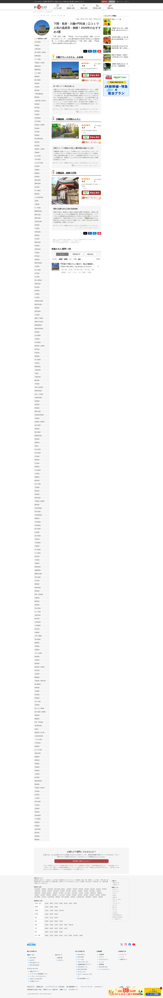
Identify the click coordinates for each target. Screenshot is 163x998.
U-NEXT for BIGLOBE (36, 979)
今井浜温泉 (38, 522)
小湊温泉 (37, 294)
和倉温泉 (37, 459)
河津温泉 (37, 532)
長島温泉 (37, 604)
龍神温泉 (37, 687)
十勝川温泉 (38, 49)
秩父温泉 (37, 287)
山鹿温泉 (37, 808)
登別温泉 (37, 45)
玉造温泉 (37, 705)
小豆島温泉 (38, 743)
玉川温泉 (37, 131)
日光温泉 (37, 238)
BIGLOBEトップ (73, 989)
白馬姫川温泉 (38, 397)
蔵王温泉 (37, 142)
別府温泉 (37, 812)
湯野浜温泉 (38, 183)
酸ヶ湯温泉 (38, 80)
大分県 (65, 935)
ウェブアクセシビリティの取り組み (55, 987)
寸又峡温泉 (38, 542)
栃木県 (46, 906)
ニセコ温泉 (38, 73)
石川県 (51, 917)
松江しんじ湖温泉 (39, 708)
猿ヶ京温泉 (38, 270)
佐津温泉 (37, 660)
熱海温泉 (37, 491)
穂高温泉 (37, 408)
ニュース (101, 962)
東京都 (56, 910)
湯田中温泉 (38, 411)
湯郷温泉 (37, 718)
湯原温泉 (37, 715)
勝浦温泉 (37, 677)
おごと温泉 (38, 611)
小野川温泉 (38, 159)
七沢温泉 (37, 314)
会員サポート (123, 959)
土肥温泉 (37, 546)
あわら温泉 (38, 484)
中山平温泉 (38, 121)
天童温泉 (37, 169)
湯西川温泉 (38, 242)
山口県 (70, 269)
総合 (79, 259)
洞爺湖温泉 (38, 69)
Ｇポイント (115, 889)
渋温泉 (36, 373)
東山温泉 (37, 187)
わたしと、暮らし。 (117, 899)
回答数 (65, 259)
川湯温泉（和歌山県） (41, 680)
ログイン (127, 1)
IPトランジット (82, 972)
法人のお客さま (80, 951)
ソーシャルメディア (104, 969)
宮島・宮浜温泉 (39, 722)
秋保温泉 (37, 111)
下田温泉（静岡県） (40, 501)
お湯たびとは (115, 882)
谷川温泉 (37, 273)
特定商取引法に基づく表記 (34, 989)
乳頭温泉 (37, 128)
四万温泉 (37, 256)
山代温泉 (37, 473)
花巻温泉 (37, 104)
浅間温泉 (37, 356)
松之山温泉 (38, 449)
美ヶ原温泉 (38, 359)
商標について (63, 989)
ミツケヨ (114, 911)
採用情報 (101, 964)
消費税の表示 (39, 987)
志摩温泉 (37, 597)
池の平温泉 (38, 425)
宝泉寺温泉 (38, 829)
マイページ (120, 1)
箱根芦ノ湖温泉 (39, 318)
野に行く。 (115, 907)
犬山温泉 (37, 580)
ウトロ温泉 (38, 59)
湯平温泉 (37, 832)
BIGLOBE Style (103, 967)
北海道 (46, 903)
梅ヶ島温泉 (38, 528)
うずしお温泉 (38, 653)
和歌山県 (71, 924)
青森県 (51, 903)
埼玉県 (46, 910)
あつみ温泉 (38, 156)
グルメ (69, 272)
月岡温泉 (37, 418)
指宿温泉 (37, 836)
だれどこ (114, 893)
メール (122, 957)
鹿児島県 (76, 935)
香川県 (51, 931)
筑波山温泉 (38, 283)
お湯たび (114, 897)
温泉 (93, 269)
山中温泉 (37, 463)
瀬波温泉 (37, 442)
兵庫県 (61, 924)
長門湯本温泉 (38, 725)
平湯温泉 (37, 563)
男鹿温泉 (37, 135)
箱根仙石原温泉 (39, 328)
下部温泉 (37, 339)
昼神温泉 (37, 401)
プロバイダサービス (83, 962)
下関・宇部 (87, 269)
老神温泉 (37, 259)
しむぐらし (60, 960)
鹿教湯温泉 (38, 366)
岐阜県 (51, 921)
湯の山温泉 (38, 608)
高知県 (61, 931)
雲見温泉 (37, 539)
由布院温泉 (38, 815)
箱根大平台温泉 (39, 321)
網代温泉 (37, 504)
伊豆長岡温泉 (38, 515)
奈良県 (65, 924)
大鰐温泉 (37, 86)
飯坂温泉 (37, 194)
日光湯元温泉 (38, 221)
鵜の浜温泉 (38, 432)
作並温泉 (37, 114)
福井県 (56, 917)
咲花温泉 (37, 439)
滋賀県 (46, 924)
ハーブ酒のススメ (116, 919)
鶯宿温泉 (37, 97)
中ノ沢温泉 (38, 207)
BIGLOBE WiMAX (34, 965)
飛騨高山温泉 (38, 573)
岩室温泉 (37, 428)
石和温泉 (37, 332)
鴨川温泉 (37, 290)
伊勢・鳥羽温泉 (39, 594)
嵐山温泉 (37, 618)
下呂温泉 (37, 560)
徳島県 (46, 931)
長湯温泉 (37, 825)
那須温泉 (37, 235)
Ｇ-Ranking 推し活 (117, 915)
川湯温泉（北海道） (40, 62)
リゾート (75, 272)
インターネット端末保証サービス (38, 974)
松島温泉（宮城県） (40, 124)
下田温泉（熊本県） (40, 787)
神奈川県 (61, 910)
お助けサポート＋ (34, 971)
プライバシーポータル (86, 987)
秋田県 (65, 903)
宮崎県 (70, 935)
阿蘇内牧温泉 (38, 781)
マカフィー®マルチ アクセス (85, 975)
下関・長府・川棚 (78, 269)
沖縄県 (81, 935)
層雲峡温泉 (38, 66)
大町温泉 (37, 363)
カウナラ (114, 909)
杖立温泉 (37, 794)
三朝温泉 (37, 691)
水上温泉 (37, 276)
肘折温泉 (37, 176)
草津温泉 (37, 245)
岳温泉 (36, 200)
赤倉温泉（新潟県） (40, 421)
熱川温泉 (37, 556)
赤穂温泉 (37, 649)
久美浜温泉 (38, 622)
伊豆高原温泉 (38, 508)
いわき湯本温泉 (39, 197)
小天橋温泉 (38, 625)
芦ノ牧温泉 (38, 190)
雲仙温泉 (37, 770)
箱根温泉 (37, 307)
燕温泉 (36, 446)
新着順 (60, 259)
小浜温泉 (37, 774)
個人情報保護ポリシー (72, 987)
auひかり (32, 960)
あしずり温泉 (38, 749)
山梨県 (46, 914)
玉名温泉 (37, 791)
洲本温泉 (37, 663)
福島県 (75, 903)
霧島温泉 (37, 839)
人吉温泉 (37, 798)
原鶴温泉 (37, 756)
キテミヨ (114, 901)
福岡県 (46, 935)
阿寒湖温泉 (38, 55)
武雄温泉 (37, 763)
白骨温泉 (37, 352)
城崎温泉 (37, 642)
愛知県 (56, 921)
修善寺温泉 (38, 497)
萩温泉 (36, 729)
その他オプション (34, 981)
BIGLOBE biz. (81, 954)
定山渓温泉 (38, 42)
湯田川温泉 (38, 180)
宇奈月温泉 (38, 453)
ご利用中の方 (122, 951)
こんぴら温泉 (38, 739)
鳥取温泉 (37, 698)
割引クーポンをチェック (92, 80)
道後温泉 (37, 746)
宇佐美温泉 (38, 525)
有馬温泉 (37, 646)
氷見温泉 (37, 456)
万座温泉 (37, 252)
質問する (112, 1)
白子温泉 (37, 297)
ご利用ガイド (115, 884)
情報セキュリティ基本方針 (50, 989)
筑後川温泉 (38, 753)
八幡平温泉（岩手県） (41, 100)
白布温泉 (37, 166)
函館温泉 (37, 76)
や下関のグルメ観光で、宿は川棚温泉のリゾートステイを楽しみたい (83, 109)
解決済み (90, 254)
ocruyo (114, 895)
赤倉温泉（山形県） (40, 149)
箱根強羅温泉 (38, 325)
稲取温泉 (37, 518)
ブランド (101, 957)
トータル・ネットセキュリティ (38, 976)
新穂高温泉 (38, 566)
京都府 (51, 924)
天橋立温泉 (38, 615)
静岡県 (46, 921)
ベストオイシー (116, 903)
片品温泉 (37, 266)
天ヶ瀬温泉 (38, 818)
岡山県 (56, 928)
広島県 (61, 928)
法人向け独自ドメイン (83, 978)
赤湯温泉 (37, 152)
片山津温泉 (38, 470)
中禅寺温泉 (38, 232)
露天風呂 (64, 272)
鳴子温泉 (37, 107)
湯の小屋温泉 (38, 280)
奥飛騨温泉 (38, 570)
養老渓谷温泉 (38, 304)
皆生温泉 (37, 694)
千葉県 (51, 910)
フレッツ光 (81, 959)
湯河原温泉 (38, 311)
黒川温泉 (37, 777)
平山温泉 (37, 805)
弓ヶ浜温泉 (38, 553)
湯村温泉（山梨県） (40, 345)
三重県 (61, 921)
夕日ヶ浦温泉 (38, 635)
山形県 (70, 903)
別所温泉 (37, 404)
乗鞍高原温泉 (38, 390)
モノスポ (114, 905)
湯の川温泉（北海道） (41, 52)
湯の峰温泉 (38, 684)
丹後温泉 (37, 632)
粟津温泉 (37, 466)
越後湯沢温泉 (38, 435)
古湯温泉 (37, 767)
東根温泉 (37, 173)
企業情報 (99, 951)
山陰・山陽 (64, 269)
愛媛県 (56, 931)
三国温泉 (37, 487)
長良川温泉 (38, 577)
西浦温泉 (37, 584)
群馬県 (51, 906)
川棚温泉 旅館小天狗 (66, 173)
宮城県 (61, 903)
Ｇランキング (115, 891)
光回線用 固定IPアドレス (84, 964)
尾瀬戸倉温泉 (38, 263)
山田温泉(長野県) (39, 415)
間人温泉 (37, 629)
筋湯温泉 (37, 822)
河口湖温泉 (38, 335)
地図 (85, 71)
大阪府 (56, 924)
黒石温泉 (37, 90)
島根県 (51, 928)
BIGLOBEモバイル (34, 962)
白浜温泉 (37, 673)
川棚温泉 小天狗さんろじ (68, 119)
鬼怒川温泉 (38, 218)
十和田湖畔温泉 (39, 93)
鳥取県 (46, 928)
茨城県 (56, 906)
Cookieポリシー (98, 987)
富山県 (46, 917)
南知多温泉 (38, 587)
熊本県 (61, 935)
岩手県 (56, 903)
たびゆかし (115, 913)
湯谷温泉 (37, 591)
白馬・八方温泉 (39, 394)
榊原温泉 (37, 601)
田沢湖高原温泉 (39, 138)
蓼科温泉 (37, 380)
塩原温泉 (37, 225)
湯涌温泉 (37, 477)
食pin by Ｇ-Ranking (117, 917)
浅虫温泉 (37, 83)
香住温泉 (37, 656)
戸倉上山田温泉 (39, 387)
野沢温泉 (37, 349)
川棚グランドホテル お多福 (69, 57)
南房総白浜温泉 (39, 301)
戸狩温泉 (37, 383)
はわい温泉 (38, 701)
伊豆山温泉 (38, 511)
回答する (104, 1)
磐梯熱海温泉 (38, 211)
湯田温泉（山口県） (40, 732)
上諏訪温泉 (38, 370)
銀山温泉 (37, 145)
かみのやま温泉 (39, 162)
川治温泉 (37, 228)
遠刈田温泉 (38, 118)
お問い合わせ (30, 987)
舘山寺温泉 (38, 535)
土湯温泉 (37, 204)
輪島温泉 (37, 480)
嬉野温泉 (37, 760)
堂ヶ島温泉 (38, 549)
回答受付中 (76, 254)
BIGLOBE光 (33, 957)
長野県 (51, 914)
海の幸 (84, 272)
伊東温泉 (37, 494)
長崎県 (56, 935)
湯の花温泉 (38, 639)
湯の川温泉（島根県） (41, 711)
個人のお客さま (32, 951)
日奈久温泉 (38, 801)
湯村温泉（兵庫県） (40, 667)
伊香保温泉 (38, 249)
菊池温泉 (37, 784)
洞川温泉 (37, 670)
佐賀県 (51, 935)
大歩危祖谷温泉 (39, 736)
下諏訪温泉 (38, 377)
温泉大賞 (59, 957)
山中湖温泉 (38, 342)
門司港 (89, 272)
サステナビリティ (103, 959)
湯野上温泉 (38, 214)
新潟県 (56, 914)
